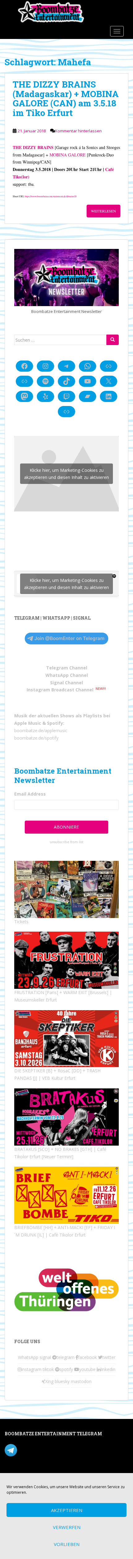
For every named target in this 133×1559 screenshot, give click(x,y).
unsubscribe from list (66, 842)
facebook (87, 1357)
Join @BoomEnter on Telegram (69, 638)
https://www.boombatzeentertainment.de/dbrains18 (50, 196)
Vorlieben (66, 1544)
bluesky (62, 1381)
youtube (87, 1369)
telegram (66, 1357)
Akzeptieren (66, 1510)
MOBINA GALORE (67, 155)
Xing (49, 1381)
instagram (31, 1369)
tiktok (48, 1369)
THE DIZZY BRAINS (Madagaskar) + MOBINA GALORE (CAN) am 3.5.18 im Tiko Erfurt (66, 98)
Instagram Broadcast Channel (60, 690)
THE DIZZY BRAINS (33, 147)
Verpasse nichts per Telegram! (48, 1449)
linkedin (108, 1369)
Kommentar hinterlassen (78, 131)
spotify (66, 1369)
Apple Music (27, 723)
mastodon (81, 1381)
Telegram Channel (66, 668)
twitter (108, 1357)
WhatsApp (28, 1357)
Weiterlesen (103, 210)
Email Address (30, 794)
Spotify (55, 723)
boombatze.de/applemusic (40, 730)
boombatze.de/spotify (36, 738)
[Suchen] (112, 340)
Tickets (21, 922)
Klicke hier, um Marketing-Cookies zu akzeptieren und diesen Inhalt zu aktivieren (66, 473)
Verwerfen (66, 1527)
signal (45, 1357)
